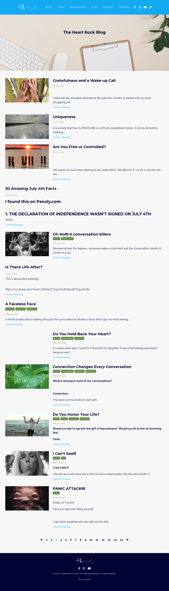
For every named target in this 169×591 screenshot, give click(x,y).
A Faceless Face (20, 304)
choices (56, 238)
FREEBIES (124, 7)
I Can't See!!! (64, 453)
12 (103, 539)
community (10, 309)
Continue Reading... (62, 107)
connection (79, 338)
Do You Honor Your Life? (76, 414)
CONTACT (108, 7)
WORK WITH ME (78, 7)
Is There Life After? (24, 267)
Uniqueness (64, 116)
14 (115, 539)
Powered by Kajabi (85, 584)
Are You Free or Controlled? (79, 146)
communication (67, 238)
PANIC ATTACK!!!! (69, 488)
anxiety (56, 419)
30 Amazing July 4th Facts (30, 188)
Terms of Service (84, 579)
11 (97, 539)
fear (63, 458)
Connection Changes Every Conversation (92, 366)
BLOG (95, 7)
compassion (20, 309)
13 (109, 539)
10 (91, 539)
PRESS (61, 7)
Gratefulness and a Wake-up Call (84, 80)
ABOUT (49, 7)
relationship (31, 309)
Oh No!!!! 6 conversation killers (82, 234)
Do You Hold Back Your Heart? (82, 334)
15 (121, 539)
